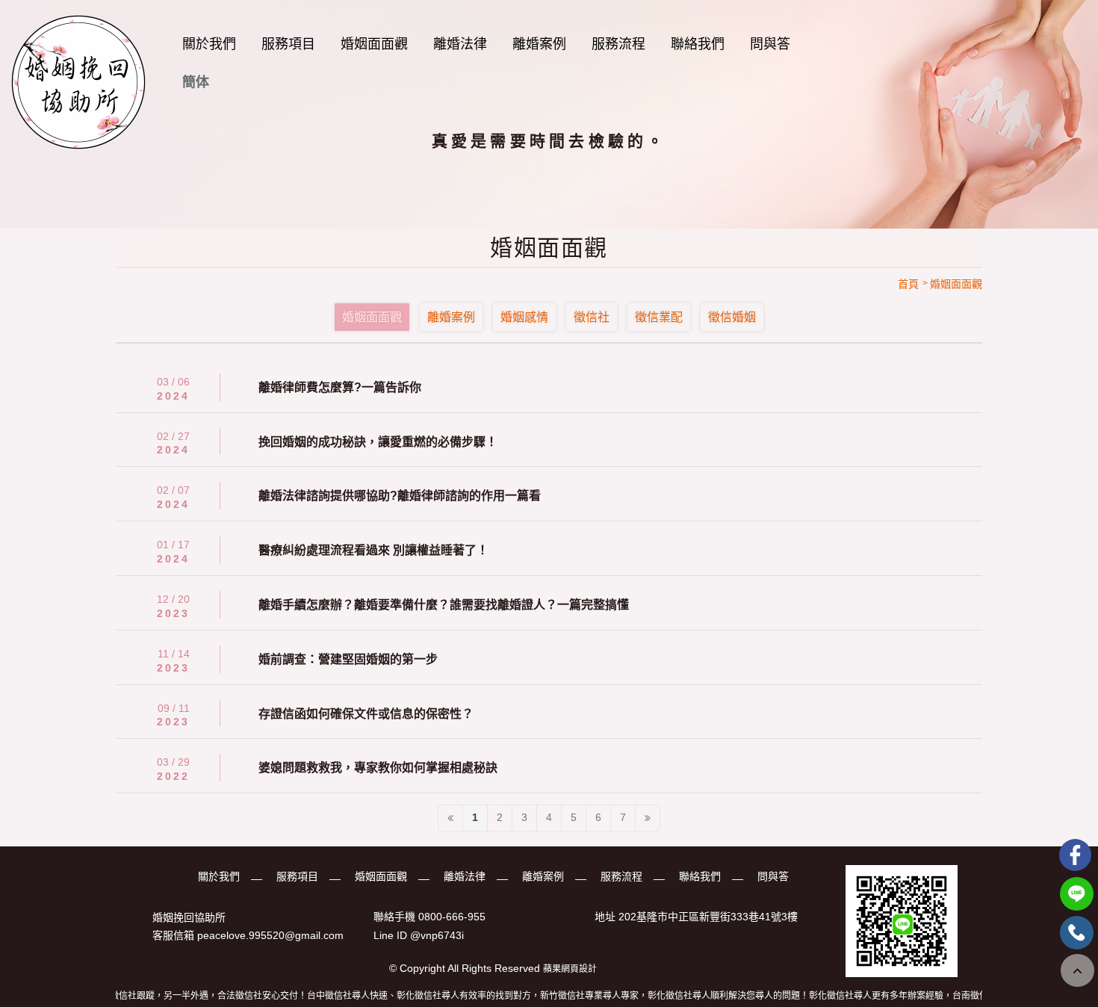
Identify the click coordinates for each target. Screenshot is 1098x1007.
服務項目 (288, 44)
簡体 (195, 82)
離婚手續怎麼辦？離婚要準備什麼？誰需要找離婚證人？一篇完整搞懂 (443, 604)
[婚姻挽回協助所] (78, 82)
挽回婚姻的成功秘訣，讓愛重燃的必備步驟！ (377, 442)
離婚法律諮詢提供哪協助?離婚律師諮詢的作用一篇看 (399, 495)
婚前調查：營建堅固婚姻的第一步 (348, 659)
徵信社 (592, 317)
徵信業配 (659, 317)
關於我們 (209, 44)
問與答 (770, 44)
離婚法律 (460, 44)
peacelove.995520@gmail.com (270, 935)
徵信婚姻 (732, 317)
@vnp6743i (437, 935)
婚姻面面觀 (374, 44)
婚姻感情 (524, 317)
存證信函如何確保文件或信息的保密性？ (366, 713)
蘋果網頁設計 (570, 969)
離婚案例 (539, 44)
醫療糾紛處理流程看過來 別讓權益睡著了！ (373, 550)
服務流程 (618, 44)
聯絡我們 (698, 44)
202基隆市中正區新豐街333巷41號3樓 (708, 917)
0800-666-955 (452, 917)
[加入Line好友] (1077, 894)
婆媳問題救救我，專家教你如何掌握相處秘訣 (377, 767)
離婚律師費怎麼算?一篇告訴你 (339, 387)
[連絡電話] (1077, 932)
